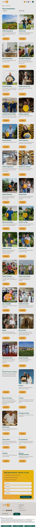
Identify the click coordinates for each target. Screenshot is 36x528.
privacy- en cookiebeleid (6, 523)
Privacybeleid (33, 516)
